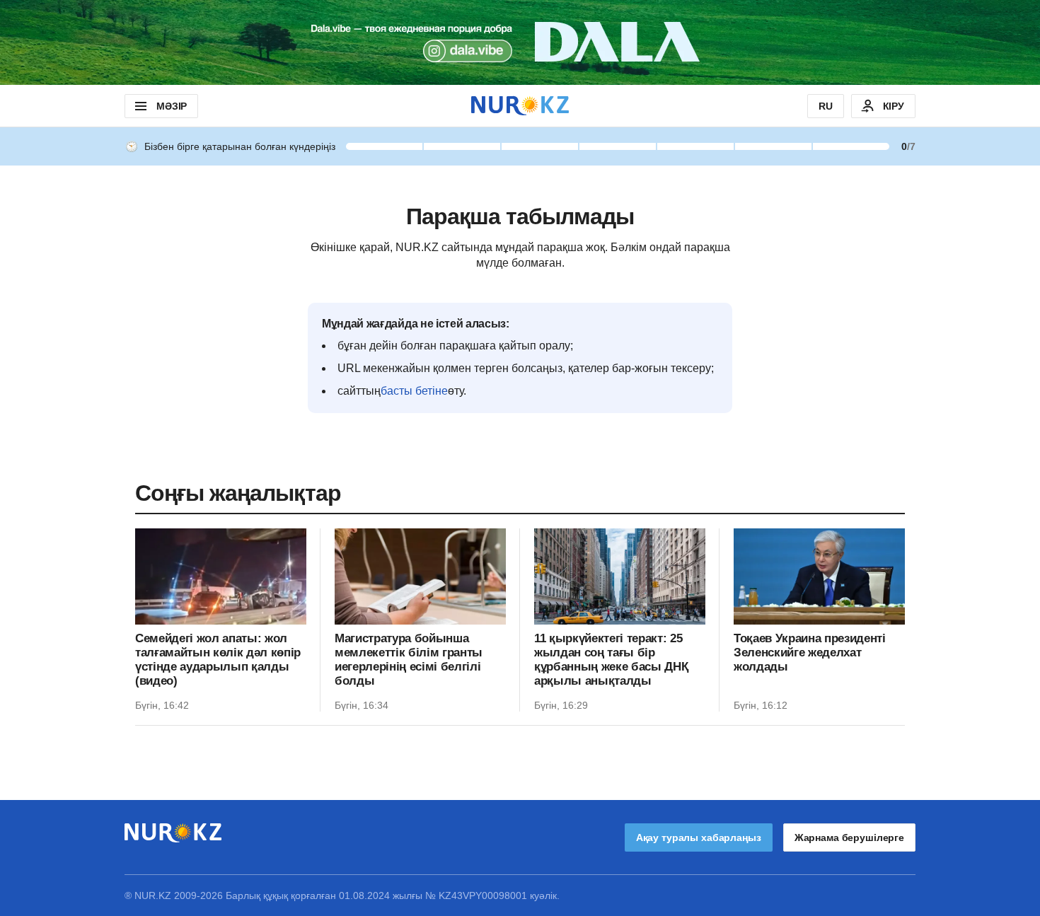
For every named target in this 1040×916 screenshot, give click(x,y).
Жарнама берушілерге (849, 837)
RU (826, 106)
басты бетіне (414, 391)
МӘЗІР (171, 106)
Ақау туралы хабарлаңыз (698, 837)
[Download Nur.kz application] (520, 42)
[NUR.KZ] (520, 105)
